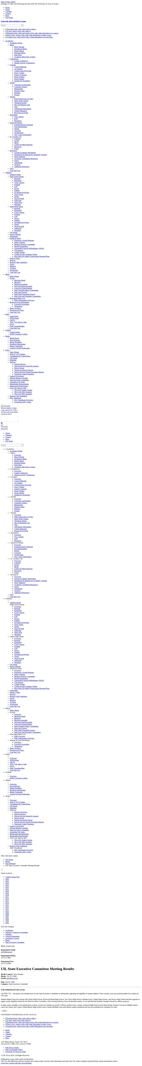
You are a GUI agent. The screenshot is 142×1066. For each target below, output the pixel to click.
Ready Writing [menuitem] (19, 77)
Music (8, 708)
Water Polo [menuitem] (18, 202)
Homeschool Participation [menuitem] (19, 386)
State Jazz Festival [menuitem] (20, 292)
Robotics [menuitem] (17, 93)
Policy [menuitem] (7, 350)
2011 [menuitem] (7, 909)
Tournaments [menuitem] (18, 133)
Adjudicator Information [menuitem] (22, 109)
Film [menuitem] (15, 107)
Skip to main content (8, 2)
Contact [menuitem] (8, 14)
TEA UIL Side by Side (18, 838)
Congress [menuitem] (17, 131)
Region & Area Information (20, 740)
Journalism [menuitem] (13, 115)
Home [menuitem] (7, 8)
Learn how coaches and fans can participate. (16, 1063)
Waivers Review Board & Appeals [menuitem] (26, 366)
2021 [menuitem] (7, 889)
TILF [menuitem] (12, 169)
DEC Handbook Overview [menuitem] (23, 400)
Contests (13, 477)
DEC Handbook (16, 848)
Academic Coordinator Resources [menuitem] (26, 159)
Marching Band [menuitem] (19, 280)
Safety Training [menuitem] (19, 242)
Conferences (15, 469)
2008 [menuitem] (7, 915)
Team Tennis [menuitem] (18, 195)
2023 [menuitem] (7, 885)
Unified (8, 772)
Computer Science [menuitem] (20, 87)
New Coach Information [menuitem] (22, 135)
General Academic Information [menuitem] (25, 153)
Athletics (9, 599)
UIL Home (9, 860)
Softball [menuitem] (17, 191)
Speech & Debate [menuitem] (16, 123)
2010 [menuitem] (7, 911)
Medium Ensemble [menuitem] (20, 284)
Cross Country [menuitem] (19, 183)
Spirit (8, 754)
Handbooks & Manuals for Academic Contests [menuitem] (30, 155)
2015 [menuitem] (7, 901)
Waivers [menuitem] (12, 260)
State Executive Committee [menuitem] (19, 380)
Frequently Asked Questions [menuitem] (24, 374)
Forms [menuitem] (16, 149)
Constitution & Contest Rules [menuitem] (20, 356)
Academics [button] (10, 449)
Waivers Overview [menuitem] (20, 812)
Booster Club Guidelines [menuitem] (18, 262)
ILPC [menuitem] (16, 119)
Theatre (13, 513)
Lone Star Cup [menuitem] (15, 171)
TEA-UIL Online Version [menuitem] (23, 390)
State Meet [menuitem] (18, 55)
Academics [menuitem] (9, 41)
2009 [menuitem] (7, 913)
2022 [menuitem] (7, 887)
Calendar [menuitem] (8, 12)
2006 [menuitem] (7, 919)
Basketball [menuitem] (18, 181)
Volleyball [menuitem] (17, 200)
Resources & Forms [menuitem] (21, 113)
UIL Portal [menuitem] (9, 18)
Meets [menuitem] (12, 45)
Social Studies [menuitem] (19, 79)
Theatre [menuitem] (12, 97)
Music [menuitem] (7, 274)
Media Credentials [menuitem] (16, 346)
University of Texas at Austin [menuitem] (15, 1052)
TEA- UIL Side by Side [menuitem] (18, 322)
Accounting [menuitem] (18, 69)
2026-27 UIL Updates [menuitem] (17, 354)
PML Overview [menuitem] (19, 736)
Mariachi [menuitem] (17, 282)
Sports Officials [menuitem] (15, 234)
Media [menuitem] (7, 336)
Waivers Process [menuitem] (20, 364)
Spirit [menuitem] (7, 314)
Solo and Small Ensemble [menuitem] (23, 286)
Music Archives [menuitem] (15, 308)
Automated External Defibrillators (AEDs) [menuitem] (29, 248)
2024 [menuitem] (7, 883)
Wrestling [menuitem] (17, 204)
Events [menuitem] (16, 141)
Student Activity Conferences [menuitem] (24, 63)
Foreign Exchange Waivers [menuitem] (23, 370)
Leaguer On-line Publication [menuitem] (20, 348)
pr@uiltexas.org (6, 952)
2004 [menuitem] (7, 923)
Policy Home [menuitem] (14, 352)
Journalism (14, 533)
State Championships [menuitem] (17, 326)
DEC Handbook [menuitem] (15, 398)
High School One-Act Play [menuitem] (23, 99)
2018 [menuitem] (7, 895)
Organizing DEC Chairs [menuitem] (22, 402)
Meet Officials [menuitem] (19, 47)
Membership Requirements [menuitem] (19, 384)
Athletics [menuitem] (8, 173)
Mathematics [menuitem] (18, 89)
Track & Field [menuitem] (19, 199)
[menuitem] (20, 29)
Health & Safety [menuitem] (15, 238)
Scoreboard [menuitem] (14, 270)
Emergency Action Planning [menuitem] (24, 240)
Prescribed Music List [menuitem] (17, 298)
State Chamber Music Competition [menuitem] (26, 290)
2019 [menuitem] (7, 893)
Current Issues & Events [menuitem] (22, 71)
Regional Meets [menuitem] (19, 53)
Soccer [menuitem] (16, 189)
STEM (13, 497)
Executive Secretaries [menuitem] (21, 304)
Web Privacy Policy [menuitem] (12, 1048)
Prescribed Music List (18, 734)
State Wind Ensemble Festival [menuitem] (24, 294)
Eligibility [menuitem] (13, 360)
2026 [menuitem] (7, 879)
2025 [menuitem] (7, 881)
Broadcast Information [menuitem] (17, 344)
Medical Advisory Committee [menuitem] (24, 244)
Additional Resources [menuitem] (21, 167)
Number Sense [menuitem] (19, 91)
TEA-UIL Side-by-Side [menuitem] (18, 388)
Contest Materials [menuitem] (20, 67)
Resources (14, 575)
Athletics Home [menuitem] (15, 175)
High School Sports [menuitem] (17, 177)
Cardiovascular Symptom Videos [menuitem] (25, 254)
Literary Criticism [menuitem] (20, 75)
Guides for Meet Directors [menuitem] (23, 145)
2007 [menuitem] (7, 917)
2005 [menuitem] (7, 921)
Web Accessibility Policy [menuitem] (14, 1050)
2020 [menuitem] (7, 891)
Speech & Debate (16, 543)
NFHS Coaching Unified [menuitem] (18, 334)
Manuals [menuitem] (13, 266)
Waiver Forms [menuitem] (19, 368)
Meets (12, 453)
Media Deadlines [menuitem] (16, 342)
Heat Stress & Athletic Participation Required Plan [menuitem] (31, 256)
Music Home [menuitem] (14, 276)
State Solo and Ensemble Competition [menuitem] (27, 296)
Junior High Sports (17, 637)
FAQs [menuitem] (12, 324)
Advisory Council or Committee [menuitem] (16, 932)
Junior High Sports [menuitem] (16, 206)
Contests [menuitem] (13, 65)
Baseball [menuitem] (17, 179)
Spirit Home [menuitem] (14, 316)
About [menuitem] (7, 10)
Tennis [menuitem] (16, 197)
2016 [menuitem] (7, 899)
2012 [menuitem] (7, 907)
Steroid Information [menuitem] (21, 246)
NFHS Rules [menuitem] (14, 318)
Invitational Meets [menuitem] (20, 49)
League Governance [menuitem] (17, 376)
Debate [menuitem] (16, 129)
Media (8, 780)
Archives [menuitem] (17, 165)
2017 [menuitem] (7, 897)
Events (12, 712)
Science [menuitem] (17, 95)
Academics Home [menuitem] (16, 43)
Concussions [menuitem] (18, 250)
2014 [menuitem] (7, 903)
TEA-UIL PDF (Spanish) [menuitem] (23, 394)
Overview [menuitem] (17, 455)
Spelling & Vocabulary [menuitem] (22, 81)
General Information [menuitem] (12, 936)
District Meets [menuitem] (19, 51)
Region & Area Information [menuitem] (19, 302)
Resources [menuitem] (17, 121)
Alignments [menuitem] (18, 163)
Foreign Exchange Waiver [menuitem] (23, 820)
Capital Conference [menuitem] (21, 61)
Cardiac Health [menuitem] (19, 252)
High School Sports (17, 605)
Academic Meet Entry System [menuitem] (24, 57)
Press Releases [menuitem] (15, 340)
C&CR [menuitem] (12, 320)
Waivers (13, 810)
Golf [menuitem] (15, 187)
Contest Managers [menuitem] (20, 111)
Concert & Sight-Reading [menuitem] (23, 288)
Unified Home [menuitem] (15, 332)
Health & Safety (16, 668)
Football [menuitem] (17, 185)
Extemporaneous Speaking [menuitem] (23, 125)
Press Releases (10, 864)
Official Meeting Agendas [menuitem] (19, 378)
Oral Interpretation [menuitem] (20, 127)
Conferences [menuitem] (14, 59)
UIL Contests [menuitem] (19, 117)
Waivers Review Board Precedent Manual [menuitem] (29, 372)
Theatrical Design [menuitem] (20, 103)
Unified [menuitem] (8, 330)
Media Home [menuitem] (14, 338)
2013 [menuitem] (7, 905)
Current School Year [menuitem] (12, 877)
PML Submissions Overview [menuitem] (24, 300)
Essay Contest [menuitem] (19, 73)
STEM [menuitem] (12, 83)
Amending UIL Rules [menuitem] (17, 382)
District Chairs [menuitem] (15, 258)
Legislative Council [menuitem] (12, 938)
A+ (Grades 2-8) (16, 559)
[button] (1, 423)
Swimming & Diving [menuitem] (21, 193)
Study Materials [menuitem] (19, 157)
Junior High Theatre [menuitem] (21, 101)
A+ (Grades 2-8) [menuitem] (15, 137)
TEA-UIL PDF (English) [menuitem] (23, 392)
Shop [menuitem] (7, 16)
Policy (8, 796)
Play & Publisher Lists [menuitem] (22, 105)
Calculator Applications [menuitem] (22, 85)
